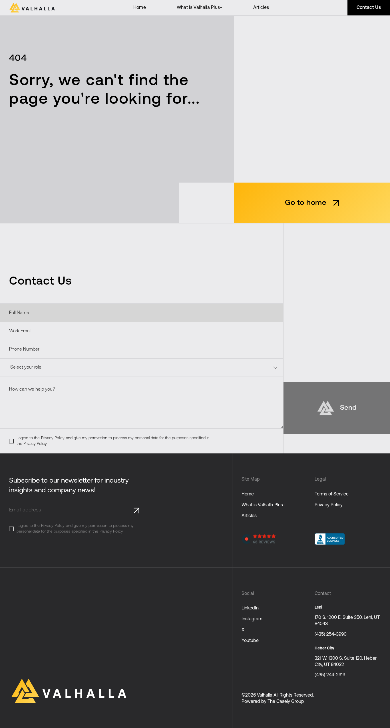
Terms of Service (332, 494)
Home (139, 7)
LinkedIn (250, 608)
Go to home (305, 203)
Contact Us (369, 7)
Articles (261, 7)
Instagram (252, 619)
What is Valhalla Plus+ (199, 7)
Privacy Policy (53, 438)
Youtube (250, 641)
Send (348, 408)
